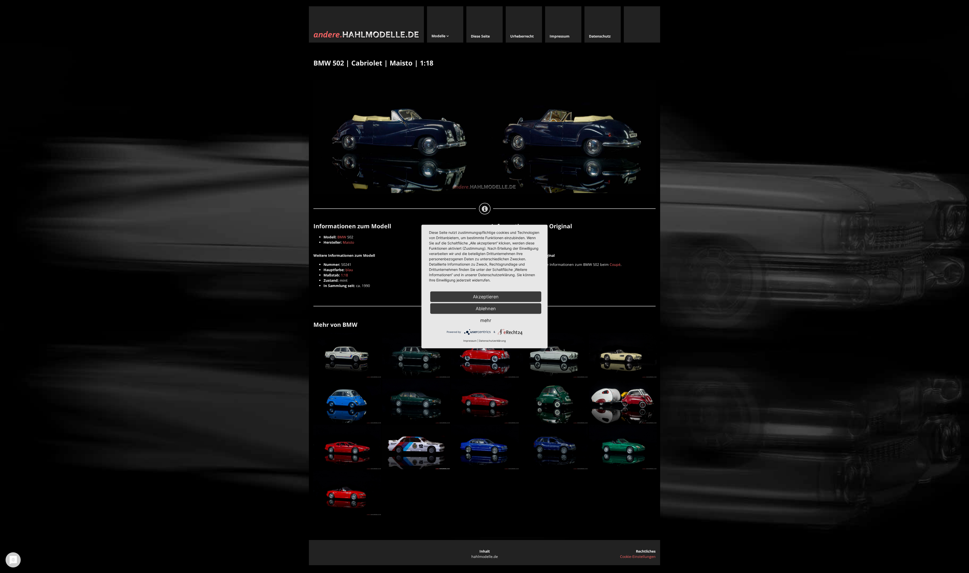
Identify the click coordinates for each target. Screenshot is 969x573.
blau (349, 269)
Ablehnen (486, 308)
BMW (341, 237)
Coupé (615, 264)
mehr (485, 320)
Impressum (470, 340)
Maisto (348, 242)
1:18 (344, 275)
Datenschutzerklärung (492, 340)
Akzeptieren (486, 296)
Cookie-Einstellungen (638, 556)
